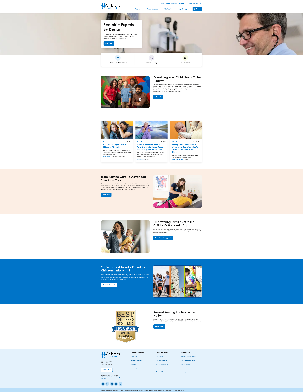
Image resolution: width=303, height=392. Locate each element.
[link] (162, 3)
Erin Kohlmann (141, 159)
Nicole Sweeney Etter (177, 159)
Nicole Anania (106, 156)
